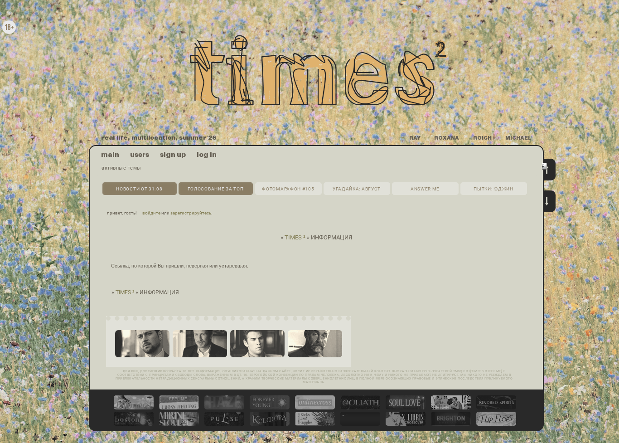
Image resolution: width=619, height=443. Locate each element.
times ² (295, 237)
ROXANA (446, 138)
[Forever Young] (270, 408)
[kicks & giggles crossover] (315, 424)
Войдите (151, 212)
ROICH (482, 138)
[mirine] (179, 424)
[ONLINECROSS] (315, 408)
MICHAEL (518, 138)
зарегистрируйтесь (190, 212)
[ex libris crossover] (406, 424)
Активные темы (121, 168)
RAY (415, 138)
